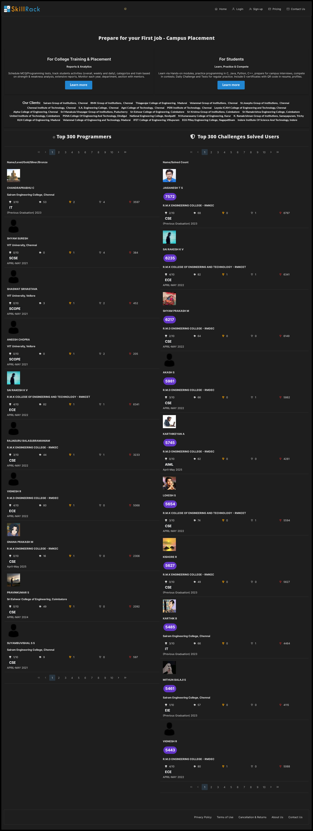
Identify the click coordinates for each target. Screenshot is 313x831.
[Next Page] (119, 152)
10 (111, 152)
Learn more (78, 85)
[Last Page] (125, 152)
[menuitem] (220, 8)
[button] (125, 9)
